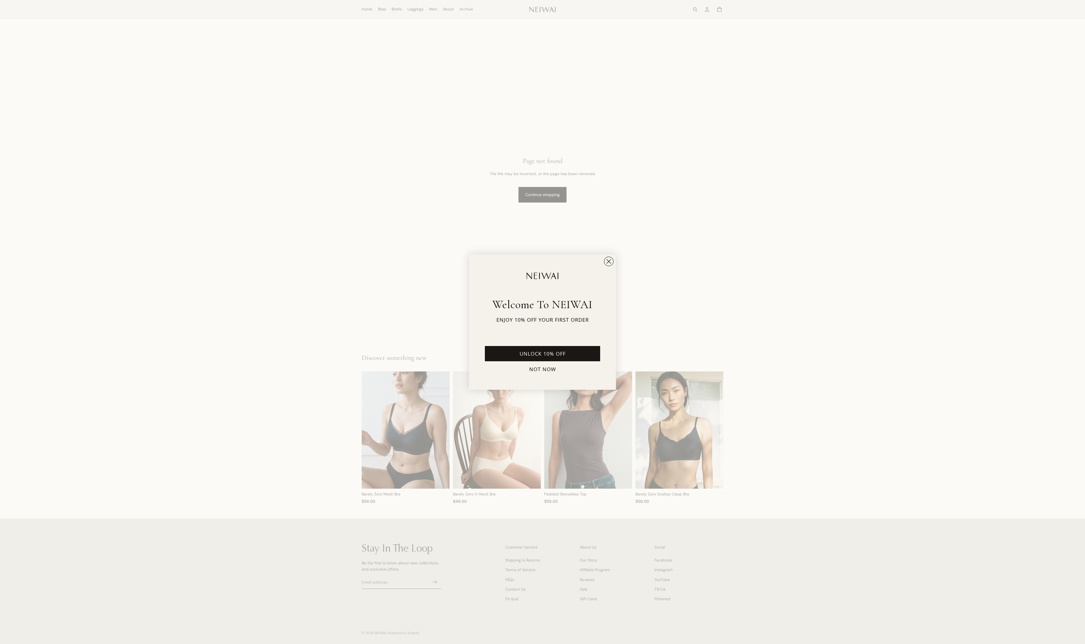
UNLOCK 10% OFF (543, 353)
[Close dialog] (609, 261)
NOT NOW (542, 369)
